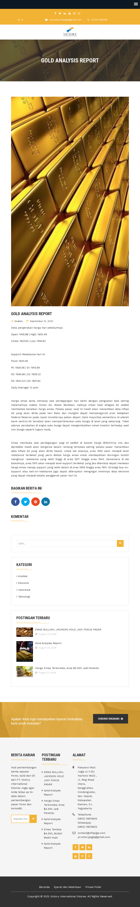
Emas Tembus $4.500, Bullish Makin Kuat (53, 833)
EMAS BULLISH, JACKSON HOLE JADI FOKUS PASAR (68, 629)
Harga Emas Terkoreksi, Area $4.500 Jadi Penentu (67, 668)
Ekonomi (23, 583)
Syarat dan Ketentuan (67, 887)
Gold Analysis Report (48, 643)
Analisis (18, 321)
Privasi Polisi (93, 887)
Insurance (24, 589)
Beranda (44, 887)
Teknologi (24, 596)
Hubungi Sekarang (109, 718)
